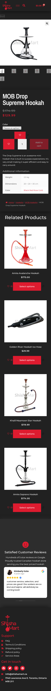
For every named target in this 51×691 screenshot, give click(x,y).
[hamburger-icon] (18, 5)
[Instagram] (16, 668)
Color (5, 124)
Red (31, 190)
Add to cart (39, 144)
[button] (24, 5)
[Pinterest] (22, 668)
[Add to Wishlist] (20, 135)
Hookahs (19, 202)
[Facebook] (3, 668)
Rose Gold (38, 190)
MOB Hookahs (31, 202)
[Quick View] (11, 286)
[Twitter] (10, 668)
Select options (27, 286)
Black (26, 190)
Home (11, 202)
